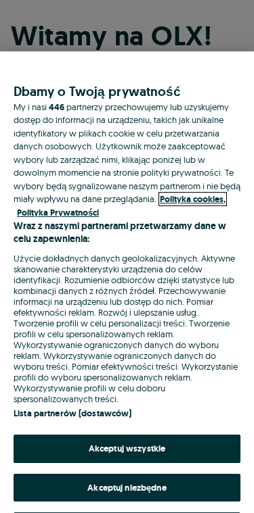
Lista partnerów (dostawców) (73, 413)
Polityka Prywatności (58, 212)
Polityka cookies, (193, 199)
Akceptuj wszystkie (127, 448)
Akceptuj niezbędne (126, 487)
